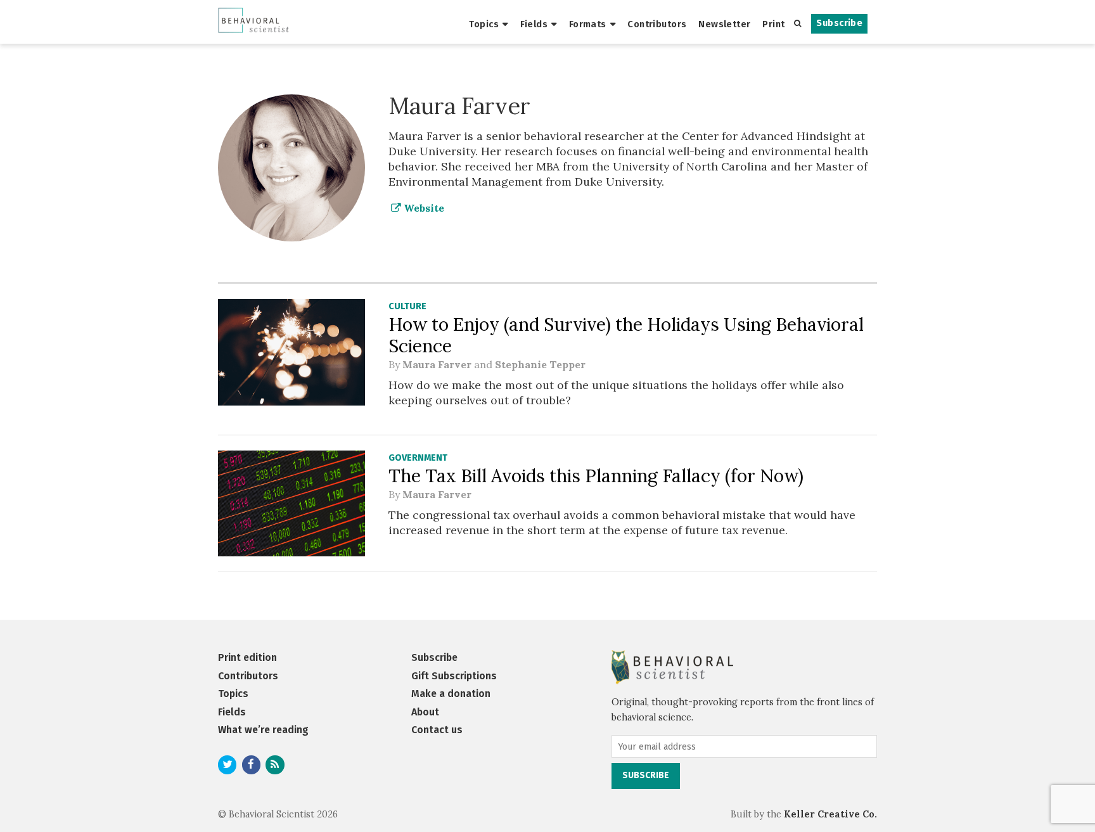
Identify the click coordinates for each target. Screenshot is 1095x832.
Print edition (247, 657)
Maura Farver (436, 364)
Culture (407, 306)
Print (773, 24)
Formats (587, 24)
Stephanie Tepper (540, 364)
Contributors (656, 24)
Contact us (437, 730)
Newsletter (724, 24)
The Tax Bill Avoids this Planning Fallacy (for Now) (596, 475)
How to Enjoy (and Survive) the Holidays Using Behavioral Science (626, 335)
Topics (484, 24)
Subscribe (839, 23)
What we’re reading (263, 730)
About (425, 712)
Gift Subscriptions (454, 676)
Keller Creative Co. (830, 814)
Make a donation (450, 694)
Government (417, 457)
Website (422, 208)
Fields (534, 24)
